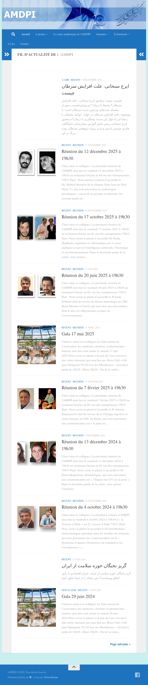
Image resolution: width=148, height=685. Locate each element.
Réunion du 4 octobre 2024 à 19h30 (94, 507)
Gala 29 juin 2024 (78, 596)
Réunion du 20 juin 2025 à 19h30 (92, 275)
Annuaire (101, 34)
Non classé (69, 590)
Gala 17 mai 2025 (78, 334)
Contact (24, 44)
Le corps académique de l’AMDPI (72, 34)
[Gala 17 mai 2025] (36, 345)
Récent (76, 79)
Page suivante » (120, 644)
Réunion (78, 145)
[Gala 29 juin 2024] (36, 607)
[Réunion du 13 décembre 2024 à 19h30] (36, 452)
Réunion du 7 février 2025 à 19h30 (94, 387)
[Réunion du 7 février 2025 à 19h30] (36, 399)
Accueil (26, 34)
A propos (40, 34)
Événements (120, 34)
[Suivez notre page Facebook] (137, 675)
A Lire (11, 44)
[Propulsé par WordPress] (30, 677)
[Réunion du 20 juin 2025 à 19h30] (36, 286)
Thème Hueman (51, 677)
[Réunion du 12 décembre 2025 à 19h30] (36, 162)
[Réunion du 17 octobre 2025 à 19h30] (36, 228)
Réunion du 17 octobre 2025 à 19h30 (96, 217)
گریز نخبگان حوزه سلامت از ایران (94, 565)
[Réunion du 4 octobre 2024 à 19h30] (36, 518)
